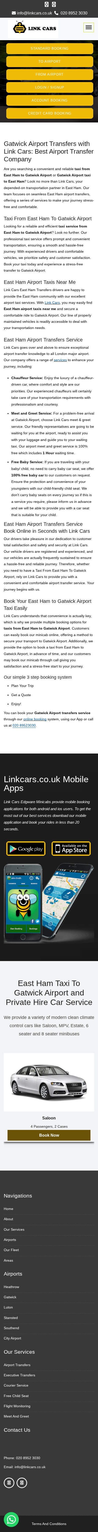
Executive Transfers (19, 1375)
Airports (10, 1240)
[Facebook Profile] (46, 4)
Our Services (14, 1229)
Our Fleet (11, 1250)
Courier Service (16, 1385)
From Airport (50, 74)
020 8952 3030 (73, 13)
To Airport (49, 61)
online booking (34, 719)
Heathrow (11, 1287)
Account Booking (50, 100)
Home (8, 1209)
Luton (8, 1307)
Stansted (11, 1318)
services (60, 360)
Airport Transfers (17, 1365)
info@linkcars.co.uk (34, 13)
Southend (11, 1328)
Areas (8, 1260)
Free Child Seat (16, 1396)
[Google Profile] (54, 4)
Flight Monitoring (17, 1406)
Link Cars (52, 303)
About (8, 1219)
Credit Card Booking (49, 113)
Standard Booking (50, 48)
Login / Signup (49, 87)
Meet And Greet (16, 1416)
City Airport (12, 1338)
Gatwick (10, 1297)
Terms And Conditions (49, 1524)
